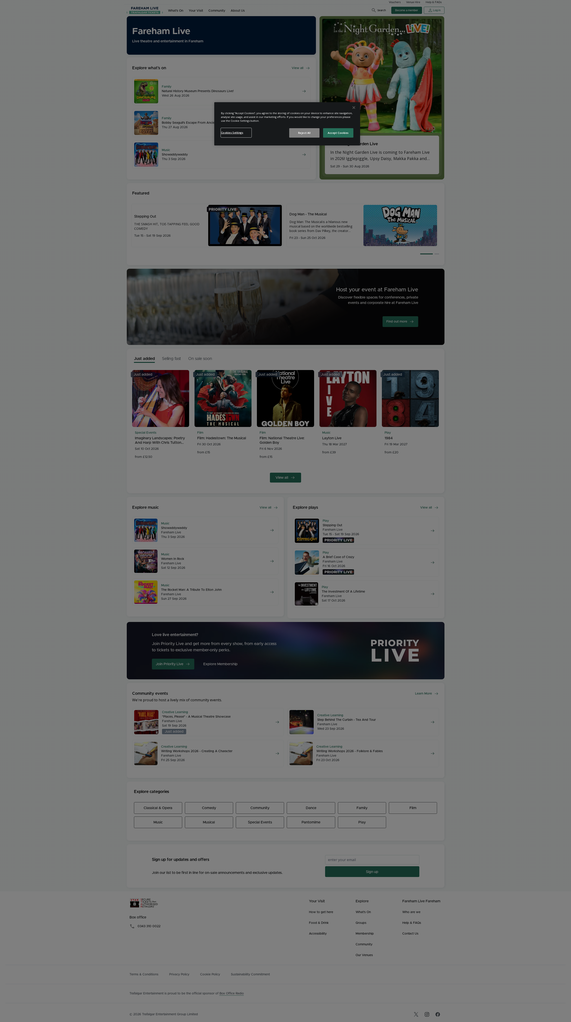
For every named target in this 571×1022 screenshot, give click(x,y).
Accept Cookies (338, 132)
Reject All (304, 132)
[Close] (354, 108)
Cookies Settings (232, 132)
